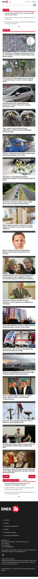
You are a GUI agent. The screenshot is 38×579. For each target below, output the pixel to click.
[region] (10, 2)
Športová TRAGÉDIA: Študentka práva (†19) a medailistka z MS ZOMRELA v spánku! (17, 484)
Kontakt (7, 520)
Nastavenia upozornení (11, 535)
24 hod (25, 480)
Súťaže (6, 529)
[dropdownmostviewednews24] (19, 497)
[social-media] (2, 555)
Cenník (6, 523)
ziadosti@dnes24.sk (20, 551)
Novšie (6, 476)
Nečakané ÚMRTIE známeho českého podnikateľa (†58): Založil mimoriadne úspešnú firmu (19, 488)
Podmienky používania (11, 526)
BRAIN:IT (3, 570)
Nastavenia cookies (10, 532)
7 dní (20, 480)
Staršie (32, 476)
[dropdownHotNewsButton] (19, 27)
